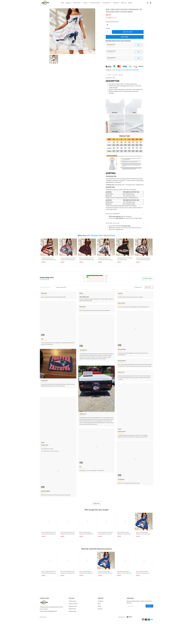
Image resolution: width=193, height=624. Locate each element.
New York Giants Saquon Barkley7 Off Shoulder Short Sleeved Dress (143, 593)
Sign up (149, 619)
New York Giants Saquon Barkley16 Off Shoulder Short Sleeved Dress (143, 554)
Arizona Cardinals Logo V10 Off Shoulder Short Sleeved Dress (68, 258)
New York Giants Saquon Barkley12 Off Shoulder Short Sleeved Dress (124, 593)
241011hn (114, 70)
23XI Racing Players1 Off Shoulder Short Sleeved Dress (105, 258)
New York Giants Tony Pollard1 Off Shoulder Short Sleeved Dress (105, 554)
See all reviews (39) (44, 279)
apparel (120, 70)
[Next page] (154, 252)
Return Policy (72, 622)
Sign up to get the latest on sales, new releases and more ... (139, 615)
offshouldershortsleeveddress (130, 70)
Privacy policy (72, 614)
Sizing (99, 619)
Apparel (68, 2)
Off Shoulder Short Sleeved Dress (101, 235)
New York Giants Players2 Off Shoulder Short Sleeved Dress (49, 554)
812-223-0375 (43, 622)
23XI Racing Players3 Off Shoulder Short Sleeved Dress (49, 258)
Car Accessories (95, 2)
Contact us (100, 614)
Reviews (100, 622)
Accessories (106, 2)
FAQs (99, 617)
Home (62, 2)
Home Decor (76, 2)
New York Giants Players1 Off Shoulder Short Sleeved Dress (68, 554)
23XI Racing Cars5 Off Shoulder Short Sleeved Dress (124, 258)
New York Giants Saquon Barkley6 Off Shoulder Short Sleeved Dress (124, 554)
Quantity (108, 28)
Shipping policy (73, 619)
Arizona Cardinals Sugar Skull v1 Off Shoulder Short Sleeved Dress (143, 259)
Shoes (85, 2)
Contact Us (116, 2)
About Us (123, 2)
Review (130, 2)
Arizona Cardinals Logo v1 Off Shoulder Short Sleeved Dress (86, 258)
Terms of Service (73, 617)
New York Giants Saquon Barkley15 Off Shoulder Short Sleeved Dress (86, 554)
